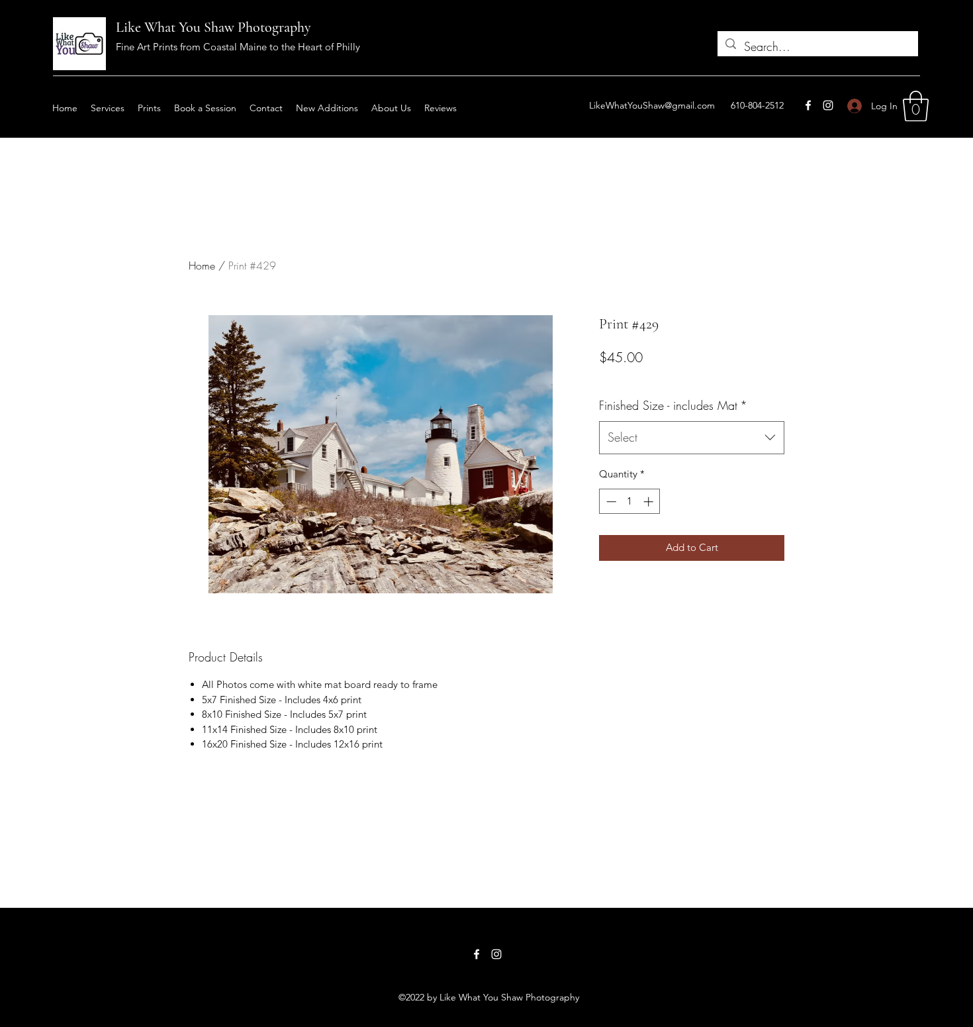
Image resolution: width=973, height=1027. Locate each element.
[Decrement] (610, 501)
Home (202, 265)
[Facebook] (808, 105)
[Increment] (650, 501)
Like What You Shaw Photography (213, 27)
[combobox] (691, 437)
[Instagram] (828, 105)
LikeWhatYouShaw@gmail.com (652, 105)
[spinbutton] (630, 501)
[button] (916, 106)
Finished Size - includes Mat (673, 405)
